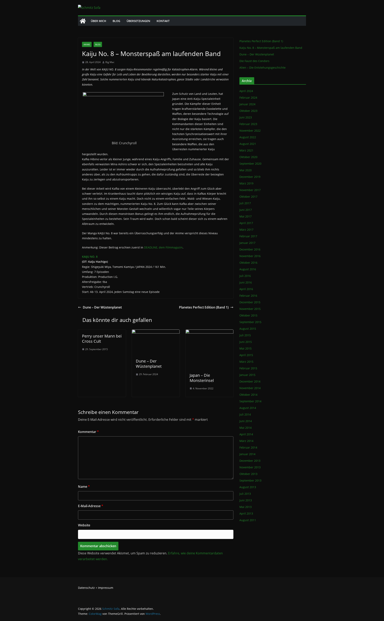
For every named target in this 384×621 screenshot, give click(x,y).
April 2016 (246, 289)
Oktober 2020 (248, 157)
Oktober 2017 (248, 196)
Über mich (98, 21)
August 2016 (247, 269)
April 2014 (246, 434)
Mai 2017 (245, 216)
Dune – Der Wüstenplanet (102, 307)
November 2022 (250, 130)
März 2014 (246, 441)
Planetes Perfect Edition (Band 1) (204, 307)
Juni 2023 (245, 117)
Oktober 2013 (248, 474)
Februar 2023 (248, 124)
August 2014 (247, 408)
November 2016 (250, 256)
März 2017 (246, 229)
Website (84, 525)
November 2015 (250, 309)
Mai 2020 (245, 170)
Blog (116, 21)
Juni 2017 (245, 210)
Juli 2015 (245, 335)
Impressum (105, 588)
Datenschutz (86, 588)
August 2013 (247, 487)
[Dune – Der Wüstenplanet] (156, 332)
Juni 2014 (245, 421)
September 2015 (250, 322)
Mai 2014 (245, 428)
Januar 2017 (247, 243)
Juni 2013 (245, 500)
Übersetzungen (138, 21)
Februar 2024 (248, 97)
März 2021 (246, 150)
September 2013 (250, 480)
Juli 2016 (245, 276)
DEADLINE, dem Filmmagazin (163, 247)
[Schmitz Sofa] (83, 21)
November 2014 (250, 388)
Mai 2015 (245, 348)
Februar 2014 (248, 447)
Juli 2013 (245, 494)
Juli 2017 (245, 203)
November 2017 (250, 190)
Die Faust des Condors (254, 61)
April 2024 (246, 91)
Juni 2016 (245, 282)
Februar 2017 (248, 236)
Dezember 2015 (249, 302)
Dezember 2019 (249, 177)
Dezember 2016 (249, 249)
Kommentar (88, 432)
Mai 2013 (245, 507)
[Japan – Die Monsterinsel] (209, 332)
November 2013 (250, 467)
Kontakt (163, 21)
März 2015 (246, 362)
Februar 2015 (248, 368)
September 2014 (250, 401)
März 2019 (246, 183)
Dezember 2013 (249, 461)
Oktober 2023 (248, 111)
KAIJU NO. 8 (90, 256)
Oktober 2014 (248, 395)
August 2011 (247, 520)
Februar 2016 (248, 295)
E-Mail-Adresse (90, 506)
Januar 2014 (247, 454)
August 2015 (247, 329)
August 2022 (247, 137)
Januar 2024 (247, 104)
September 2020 (250, 163)
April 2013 (246, 513)
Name (84, 486)
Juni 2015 (245, 342)
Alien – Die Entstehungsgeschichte (262, 67)
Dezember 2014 (249, 381)
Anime (87, 44)
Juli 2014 (245, 414)
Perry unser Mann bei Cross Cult (102, 338)
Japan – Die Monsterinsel (202, 378)
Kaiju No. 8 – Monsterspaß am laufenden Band (270, 48)
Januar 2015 (247, 375)
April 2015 (246, 355)
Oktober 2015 (248, 315)
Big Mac (109, 62)
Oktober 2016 (248, 262)
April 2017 (246, 223)
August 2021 (247, 144)
